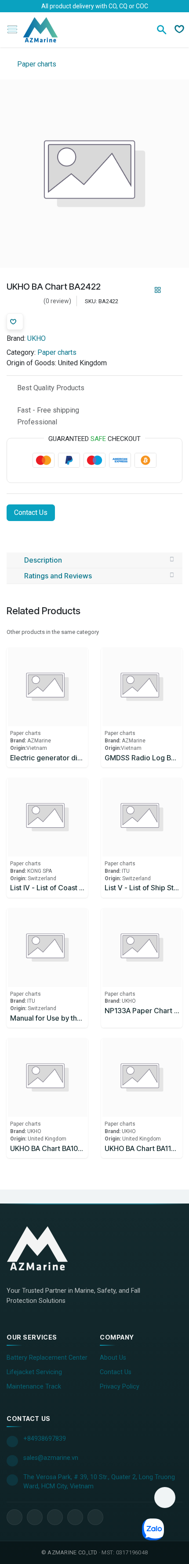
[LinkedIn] (35, 1517)
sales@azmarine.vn (50, 1458)
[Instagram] (75, 1517)
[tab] (94, 560)
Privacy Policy (119, 1386)
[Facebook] (14, 1517)
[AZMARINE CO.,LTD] (46, 1248)
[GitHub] (95, 1517)
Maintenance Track (34, 1386)
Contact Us (30, 512)
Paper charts (35, 64)
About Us (113, 1357)
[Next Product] (173, 290)
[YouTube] (55, 1517)
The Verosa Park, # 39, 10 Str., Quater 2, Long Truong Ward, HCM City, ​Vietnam (99, 1482)
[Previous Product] (142, 290)
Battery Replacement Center (47, 1357)
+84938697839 (44, 1438)
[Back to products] (158, 290)
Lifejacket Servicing (34, 1372)
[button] (164, 1497)
